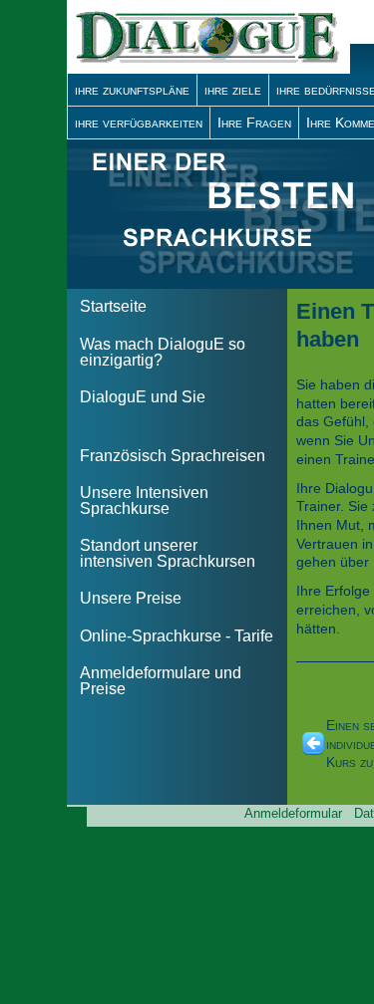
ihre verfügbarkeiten (138, 122)
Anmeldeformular (293, 813)
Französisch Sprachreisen (172, 455)
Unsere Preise (131, 598)
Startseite (113, 306)
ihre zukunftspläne (132, 90)
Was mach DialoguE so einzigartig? (162, 352)
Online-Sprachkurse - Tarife (176, 636)
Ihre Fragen (254, 122)
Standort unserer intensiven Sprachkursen (167, 553)
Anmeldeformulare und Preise (160, 680)
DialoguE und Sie (142, 396)
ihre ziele (232, 90)
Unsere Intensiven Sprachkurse (144, 500)
